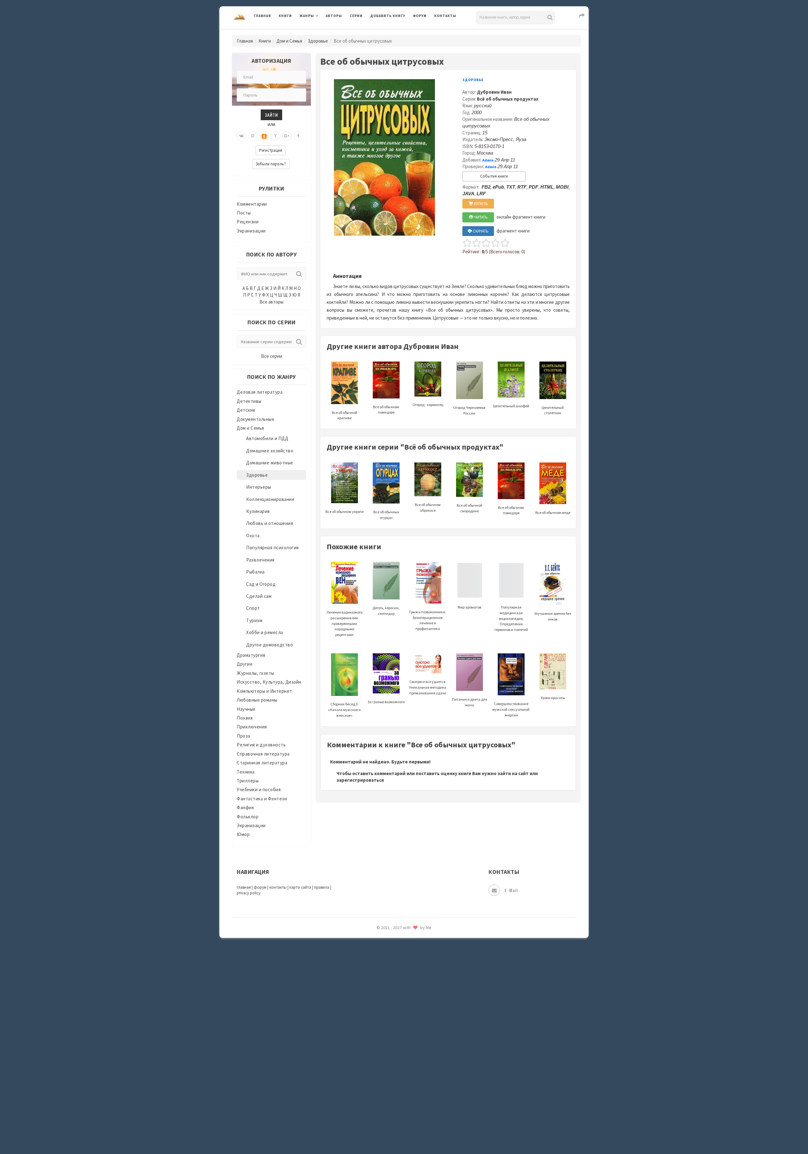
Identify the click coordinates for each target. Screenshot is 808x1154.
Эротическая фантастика (399, 1104)
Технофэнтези (386, 1006)
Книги (285, 16)
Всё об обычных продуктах (507, 99)
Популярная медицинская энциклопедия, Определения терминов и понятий (511, 618)
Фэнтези (380, 1048)
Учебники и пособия (259, 789)
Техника (246, 772)
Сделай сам (258, 596)
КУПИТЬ (480, 203)
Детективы (249, 401)
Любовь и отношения (269, 523)
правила (321, 887)
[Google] (287, 136)
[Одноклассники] (264, 136)
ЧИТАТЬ (480, 217)
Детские (246, 410)
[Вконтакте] (241, 136)
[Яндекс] (275, 136)
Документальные (255, 419)
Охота (253, 536)
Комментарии (252, 204)
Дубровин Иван (494, 92)
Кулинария (258, 511)
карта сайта (300, 887)
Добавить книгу (387, 16)
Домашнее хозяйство (269, 451)
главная (244, 887)
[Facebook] (298, 136)
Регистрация (270, 150)
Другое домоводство (269, 645)
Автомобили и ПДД (267, 438)
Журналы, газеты (255, 673)
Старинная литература (262, 763)
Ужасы (378, 1019)
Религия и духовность (261, 745)
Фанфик (245, 807)
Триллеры (247, 781)
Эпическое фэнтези (392, 1090)
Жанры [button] (307, 16)
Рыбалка (255, 572)
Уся (374, 1034)
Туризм (254, 620)
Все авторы (271, 302)
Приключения (252, 727)
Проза (243, 736)
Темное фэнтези (389, 991)
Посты (244, 213)
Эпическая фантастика (396, 1076)
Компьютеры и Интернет (264, 691)
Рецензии (247, 222)
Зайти (271, 114)
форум (260, 887)
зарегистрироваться (360, 780)
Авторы (334, 16)
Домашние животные (269, 463)
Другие (244, 664)
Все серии (271, 356)
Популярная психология (272, 548)
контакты (278, 887)
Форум (420, 16)
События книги (494, 176)
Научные (246, 709)
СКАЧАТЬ (480, 231)
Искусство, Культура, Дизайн (269, 682)
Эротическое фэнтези (395, 1118)
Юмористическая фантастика (404, 1132)
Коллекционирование (270, 499)
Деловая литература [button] (322, 32)
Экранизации (251, 231)
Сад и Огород (261, 584)
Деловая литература (393, 32)
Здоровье (318, 41)
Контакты (445, 16)
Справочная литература (263, 754)
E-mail (511, 890)
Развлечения (260, 560)
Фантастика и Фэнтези (262, 799)
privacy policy (248, 893)
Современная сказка (393, 949)
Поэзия (244, 718)
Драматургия (251, 655)
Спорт (253, 608)
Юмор (243, 834)
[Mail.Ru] (253, 136)
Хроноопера (383, 1062)
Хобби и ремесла (264, 632)
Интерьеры (258, 487)
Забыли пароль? (271, 164)
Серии (356, 16)
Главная (262, 16)
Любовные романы (257, 700)
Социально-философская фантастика (412, 963)
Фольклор (247, 817)
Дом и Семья (289, 41)
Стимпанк (382, 977)
